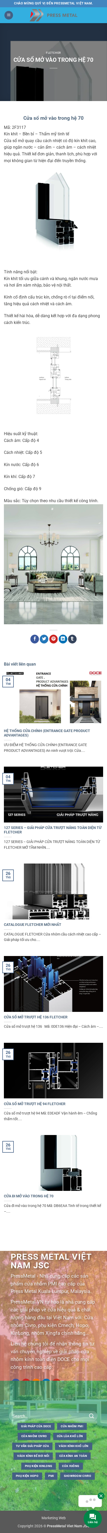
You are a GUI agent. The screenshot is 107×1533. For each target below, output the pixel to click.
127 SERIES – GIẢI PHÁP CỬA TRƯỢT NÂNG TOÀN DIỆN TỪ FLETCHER (53, 830)
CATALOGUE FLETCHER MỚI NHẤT (32, 925)
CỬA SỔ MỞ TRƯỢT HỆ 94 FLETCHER (34, 1104)
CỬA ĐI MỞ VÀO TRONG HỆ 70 (29, 1196)
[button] (8, 15)
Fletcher (53, 53)
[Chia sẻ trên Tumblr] (72, 639)
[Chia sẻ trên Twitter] (44, 639)
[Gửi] (91, 1416)
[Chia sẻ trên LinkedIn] (63, 639)
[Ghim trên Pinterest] (53, 639)
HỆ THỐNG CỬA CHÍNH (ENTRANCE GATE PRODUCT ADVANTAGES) (47, 733)
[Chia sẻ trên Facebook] (34, 639)
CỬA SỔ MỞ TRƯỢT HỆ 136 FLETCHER (36, 1017)
